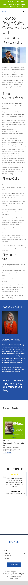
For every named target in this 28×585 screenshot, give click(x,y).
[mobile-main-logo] (14, 541)
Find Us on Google (16, 576)
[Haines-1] (4, 12)
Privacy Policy (14, 578)
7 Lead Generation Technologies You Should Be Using (13, 443)
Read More (7, 452)
